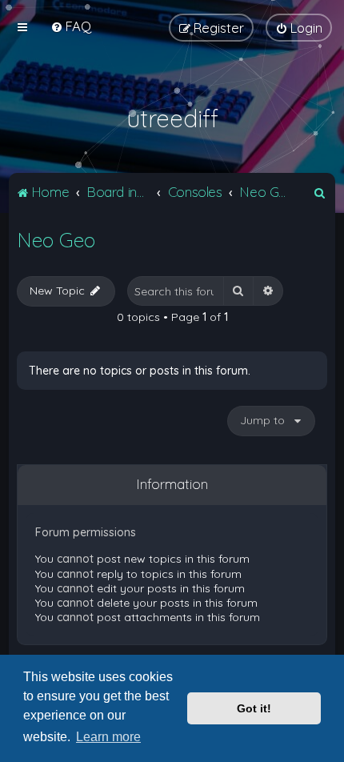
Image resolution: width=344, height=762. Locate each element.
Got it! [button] (254, 708)
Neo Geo (56, 239)
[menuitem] (70, 26)
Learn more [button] (108, 737)
